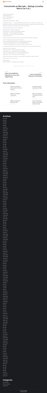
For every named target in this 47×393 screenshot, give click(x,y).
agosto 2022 (5, 199)
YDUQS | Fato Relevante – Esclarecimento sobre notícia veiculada (16, 88)
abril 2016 (4, 330)
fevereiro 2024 (5, 168)
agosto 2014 (5, 363)
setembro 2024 (5, 158)
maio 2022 (4, 204)
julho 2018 (4, 284)
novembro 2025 (5, 134)
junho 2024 (4, 163)
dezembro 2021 (5, 213)
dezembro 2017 (5, 296)
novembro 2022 (5, 194)
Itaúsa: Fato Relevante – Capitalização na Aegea (37, 87)
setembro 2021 (5, 218)
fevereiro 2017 (5, 313)
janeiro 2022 (5, 211)
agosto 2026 (5, 118)
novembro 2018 (5, 277)
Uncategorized (5, 385)
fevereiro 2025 (5, 149)
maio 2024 (4, 165)
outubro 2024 (5, 156)
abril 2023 (4, 185)
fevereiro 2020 (5, 251)
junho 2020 (4, 244)
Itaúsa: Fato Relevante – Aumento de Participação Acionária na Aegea (37, 102)
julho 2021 (4, 222)
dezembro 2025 (5, 132)
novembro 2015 (5, 339)
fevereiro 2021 (5, 230)
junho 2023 (4, 182)
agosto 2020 (5, 241)
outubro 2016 (5, 320)
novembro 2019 (5, 256)
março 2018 (5, 291)
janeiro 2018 (5, 294)
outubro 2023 (5, 175)
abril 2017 (4, 310)
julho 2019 (4, 263)
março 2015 (5, 353)
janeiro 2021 (5, 232)
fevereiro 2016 (5, 334)
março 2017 (5, 311)
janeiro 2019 (5, 273)
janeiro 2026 (5, 130)
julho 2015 (4, 346)
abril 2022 (4, 206)
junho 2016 (4, 327)
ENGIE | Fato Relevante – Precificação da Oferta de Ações (37, 95)
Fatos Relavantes (6, 382)
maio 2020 (4, 246)
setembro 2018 (5, 280)
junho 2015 (4, 348)
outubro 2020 (5, 237)
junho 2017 (4, 306)
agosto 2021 (5, 220)
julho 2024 (4, 161)
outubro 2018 (5, 279)
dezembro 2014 (5, 356)
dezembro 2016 (5, 317)
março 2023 (5, 187)
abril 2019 (4, 268)
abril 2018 (4, 289)
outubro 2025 (5, 135)
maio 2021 (4, 225)
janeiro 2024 (5, 170)
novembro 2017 (5, 298)
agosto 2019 (5, 261)
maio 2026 (4, 123)
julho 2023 (4, 180)
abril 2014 (4, 370)
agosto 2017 (5, 303)
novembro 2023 (5, 173)
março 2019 (5, 270)
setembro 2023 (5, 177)
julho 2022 (4, 201)
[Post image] (6, 88)
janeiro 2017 (5, 315)
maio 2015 (4, 349)
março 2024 (5, 166)
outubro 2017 (5, 299)
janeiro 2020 (5, 253)
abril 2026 (4, 125)
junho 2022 (4, 203)
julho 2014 (4, 365)
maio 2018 (4, 287)
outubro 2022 (5, 196)
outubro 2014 (5, 360)
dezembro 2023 (5, 172)
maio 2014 (4, 368)
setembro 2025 (5, 137)
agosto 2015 (5, 344)
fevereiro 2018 (5, 292)
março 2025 (5, 147)
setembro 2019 (5, 260)
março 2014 (5, 372)
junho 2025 (4, 142)
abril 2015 (4, 351)
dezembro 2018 (5, 275)
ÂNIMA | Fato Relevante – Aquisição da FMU (15, 101)
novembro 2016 (5, 318)
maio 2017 (4, 308)
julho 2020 (4, 242)
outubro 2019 (5, 258)
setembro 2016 (5, 322)
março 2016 (5, 332)
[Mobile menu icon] (43, 2)
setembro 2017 (5, 301)
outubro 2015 (5, 341)
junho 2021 (4, 223)
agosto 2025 (5, 139)
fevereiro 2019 (5, 272)
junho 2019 (4, 265)
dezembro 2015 (5, 337)
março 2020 (5, 249)
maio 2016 (4, 329)
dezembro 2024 (5, 153)
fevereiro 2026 (5, 128)
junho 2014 (4, 367)
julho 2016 (4, 325)
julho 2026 (4, 120)
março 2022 (5, 208)
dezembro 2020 (5, 234)
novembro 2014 (5, 358)
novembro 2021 (5, 215)
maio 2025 (4, 144)
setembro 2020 (5, 239)
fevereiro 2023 (5, 189)
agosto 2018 (5, 282)
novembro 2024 (5, 154)
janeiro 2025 (5, 151)
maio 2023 (4, 184)
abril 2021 (4, 227)
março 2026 (5, 127)
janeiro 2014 (5, 375)
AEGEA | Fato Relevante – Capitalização (15, 94)
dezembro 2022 (5, 192)
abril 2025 (4, 146)
